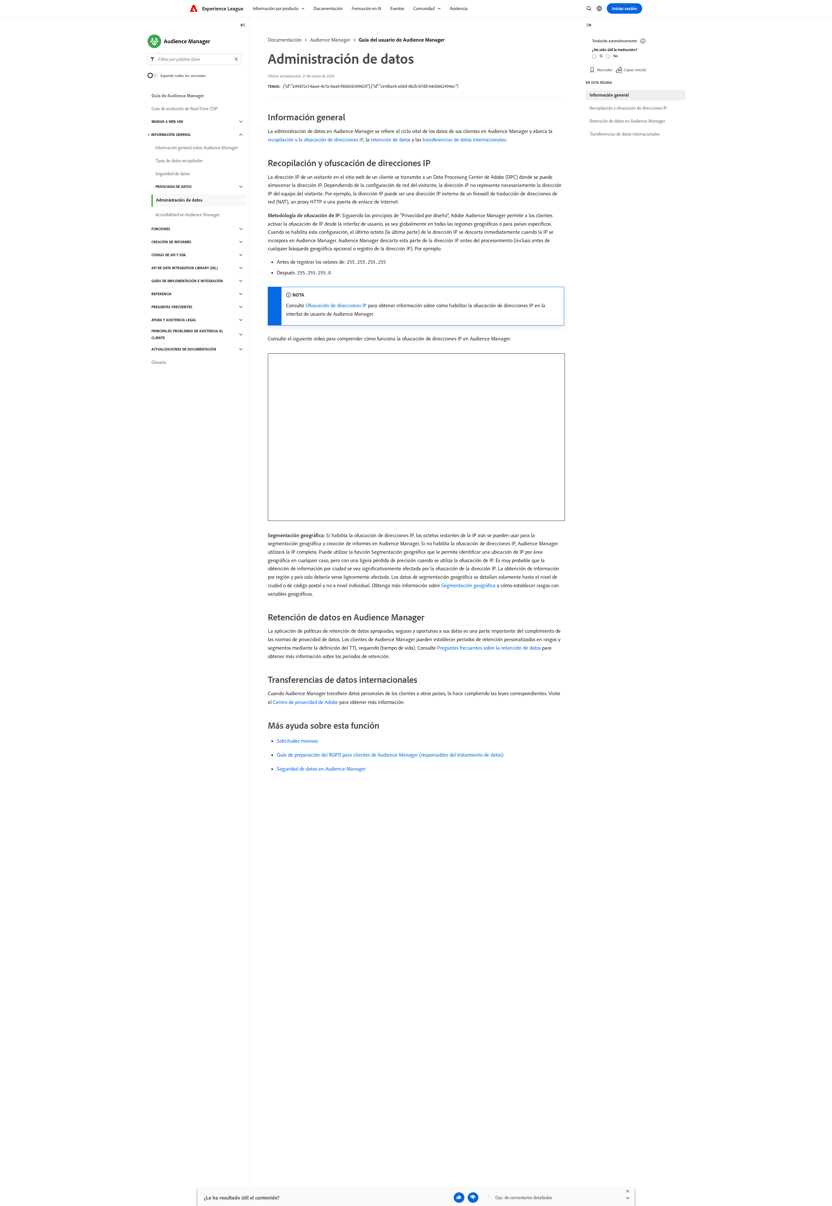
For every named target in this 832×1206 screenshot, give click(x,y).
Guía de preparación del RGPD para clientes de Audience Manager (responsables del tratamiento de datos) (390, 754)
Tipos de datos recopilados (178, 161)
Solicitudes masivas (297, 740)
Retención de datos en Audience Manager (627, 121)
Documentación (285, 39)
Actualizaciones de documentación (183, 349)
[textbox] (194, 59)
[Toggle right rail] (589, 25)
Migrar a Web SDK (167, 121)
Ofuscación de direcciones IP (336, 305)
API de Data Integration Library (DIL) (184, 268)
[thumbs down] (473, 1197)
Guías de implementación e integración (187, 281)
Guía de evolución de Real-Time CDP (184, 109)
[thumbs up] (459, 1197)
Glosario (158, 362)
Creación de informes (171, 242)
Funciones (160, 229)
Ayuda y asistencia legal (173, 320)
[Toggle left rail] (243, 25)
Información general (171, 134)
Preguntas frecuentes (171, 307)
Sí (601, 55)
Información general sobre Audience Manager (196, 148)
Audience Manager (330, 39)
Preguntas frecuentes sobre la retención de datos (489, 647)
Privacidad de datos (173, 186)
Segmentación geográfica (468, 585)
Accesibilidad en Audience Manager (187, 215)
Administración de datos (179, 200)
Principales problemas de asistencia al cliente (187, 334)
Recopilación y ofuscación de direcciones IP (628, 108)
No (615, 55)
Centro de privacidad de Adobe (305, 702)
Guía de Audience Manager (177, 96)
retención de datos (390, 139)
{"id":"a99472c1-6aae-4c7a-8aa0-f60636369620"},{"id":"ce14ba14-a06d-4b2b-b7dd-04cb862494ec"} (371, 86)
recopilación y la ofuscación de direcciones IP (315, 139)
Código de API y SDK (168, 255)
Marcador (604, 69)
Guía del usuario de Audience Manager (402, 39)
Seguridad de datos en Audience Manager (321, 768)
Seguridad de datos (172, 174)
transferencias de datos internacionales (464, 139)
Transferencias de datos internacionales (625, 134)
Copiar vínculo (635, 69)
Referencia (161, 294)
